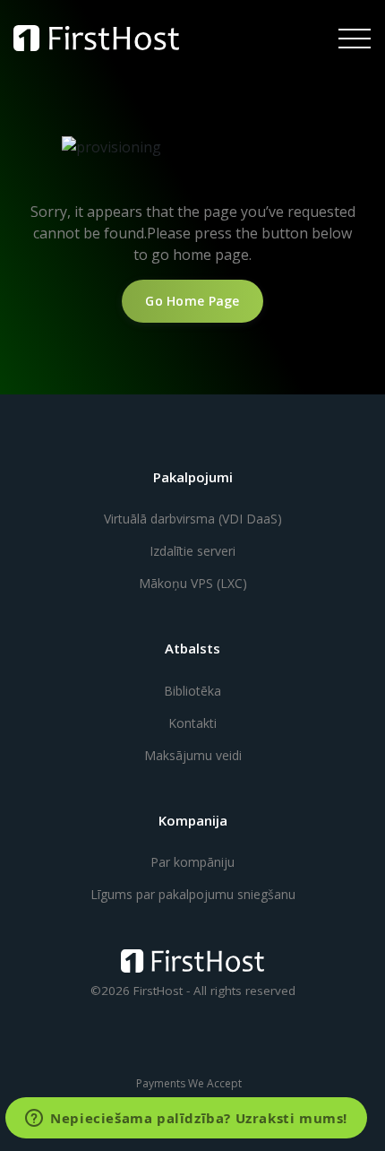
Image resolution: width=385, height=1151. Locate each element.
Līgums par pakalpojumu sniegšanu (192, 894)
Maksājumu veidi (193, 755)
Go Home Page (192, 300)
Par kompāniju (192, 861)
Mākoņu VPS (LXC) (193, 583)
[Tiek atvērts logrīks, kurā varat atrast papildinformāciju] (186, 1119)
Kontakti (192, 722)
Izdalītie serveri (192, 550)
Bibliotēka (192, 690)
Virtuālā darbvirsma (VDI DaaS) (193, 518)
